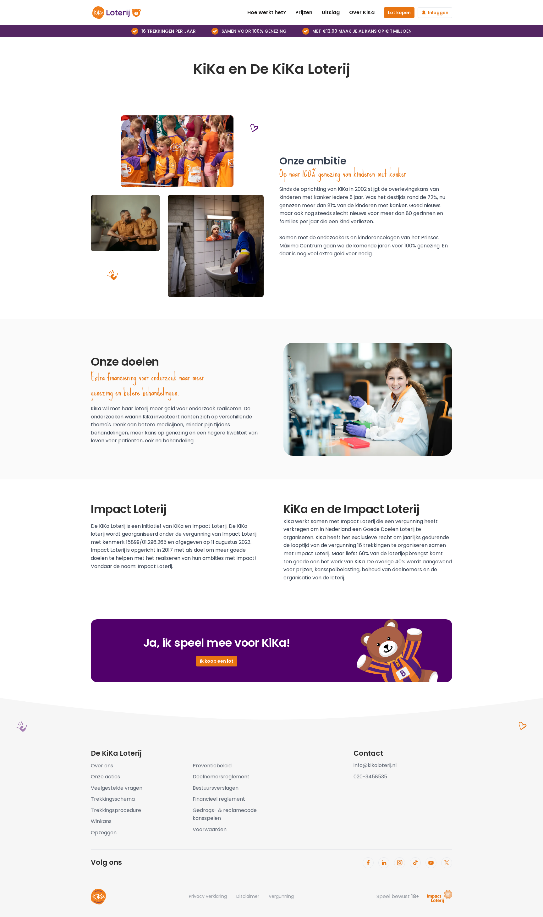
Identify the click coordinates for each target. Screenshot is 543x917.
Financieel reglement (219, 799)
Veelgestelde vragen (116, 788)
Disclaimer (247, 896)
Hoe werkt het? (266, 12)
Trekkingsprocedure (116, 810)
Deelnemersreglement (221, 776)
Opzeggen (104, 832)
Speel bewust (397, 896)
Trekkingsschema (113, 799)
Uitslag (331, 12)
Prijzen (303, 12)
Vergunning (281, 896)
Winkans (101, 821)
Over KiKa (362, 12)
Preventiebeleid (212, 765)
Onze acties (105, 776)
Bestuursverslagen (216, 788)
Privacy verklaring (208, 896)
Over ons (102, 765)
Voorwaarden (210, 829)
